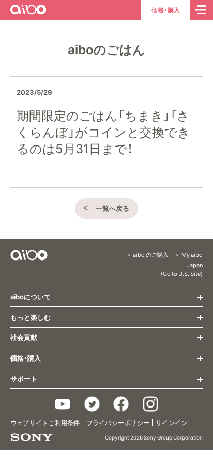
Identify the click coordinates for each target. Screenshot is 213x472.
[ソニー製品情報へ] (31, 437)
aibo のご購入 (151, 254)
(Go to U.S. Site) (182, 273)
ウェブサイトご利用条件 (45, 422)
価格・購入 (165, 9)
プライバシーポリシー (117, 422)
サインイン (171, 422)
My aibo (192, 254)
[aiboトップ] (29, 255)
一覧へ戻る (112, 208)
